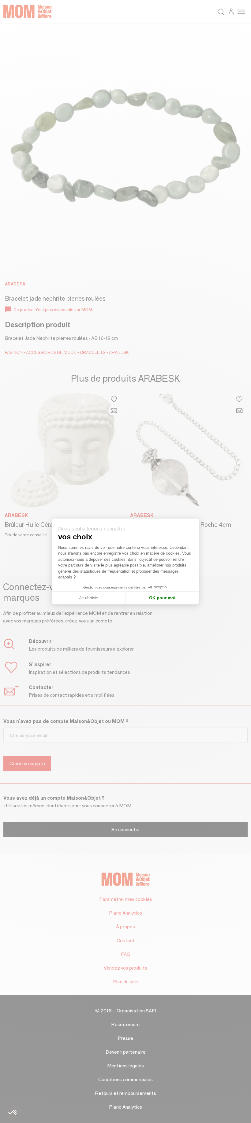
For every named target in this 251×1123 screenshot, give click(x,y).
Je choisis (88, 597)
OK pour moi (162, 597)
